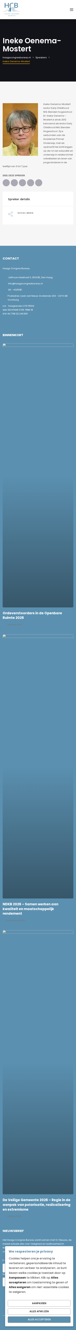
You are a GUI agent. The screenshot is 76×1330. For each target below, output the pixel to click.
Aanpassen (39, 1303)
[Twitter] (14, 182)
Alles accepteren (39, 1319)
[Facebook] (6, 182)
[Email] (38, 182)
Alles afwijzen (39, 1311)
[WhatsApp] (30, 182)
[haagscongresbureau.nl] (11, 9)
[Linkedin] (18, 217)
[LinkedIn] (22, 182)
